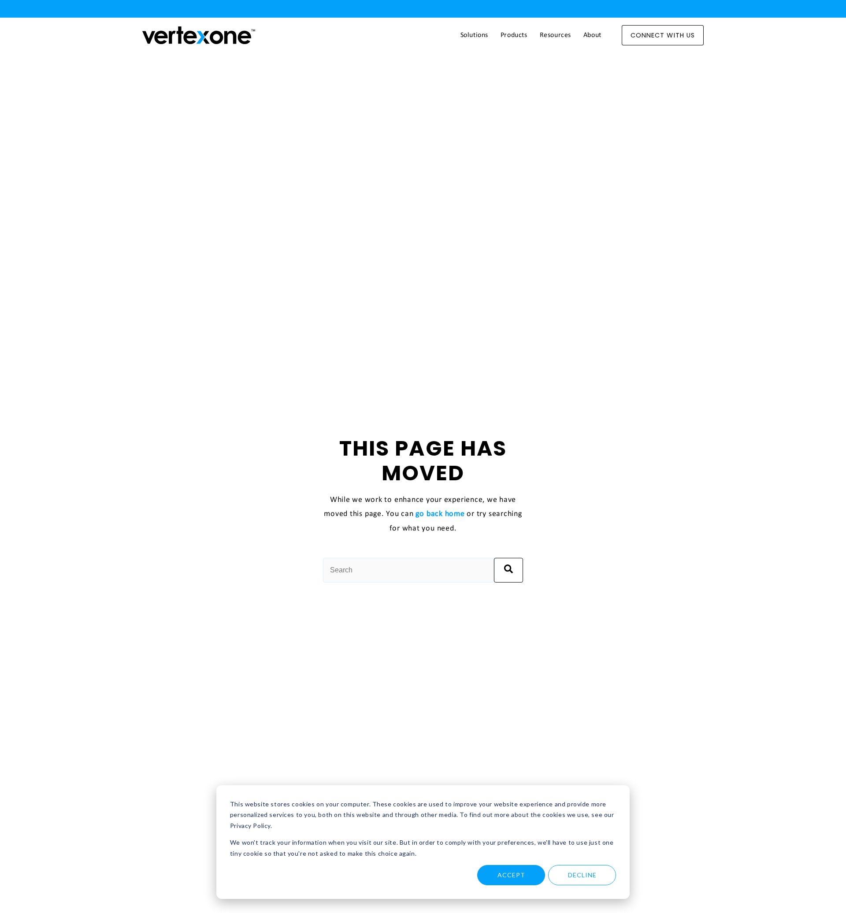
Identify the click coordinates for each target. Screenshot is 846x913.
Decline (582, 875)
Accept (511, 875)
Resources (555, 35)
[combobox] (408, 570)
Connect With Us (663, 35)
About (592, 35)
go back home (440, 514)
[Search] (508, 570)
